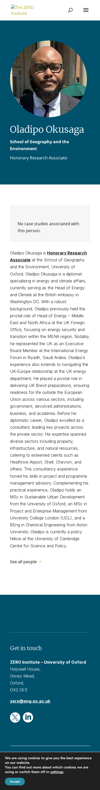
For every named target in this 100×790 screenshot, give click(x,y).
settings (56, 772)
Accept (15, 781)
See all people (23, 562)
